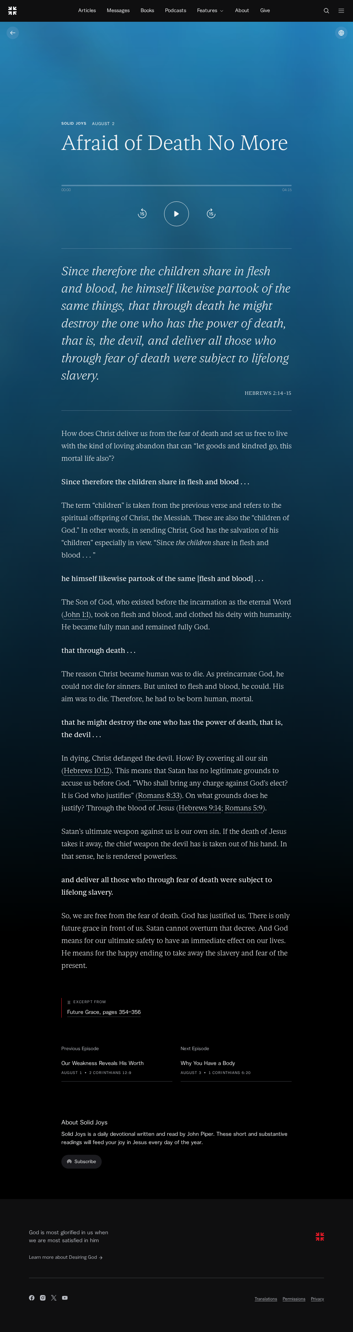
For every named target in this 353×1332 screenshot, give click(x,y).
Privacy (317, 1299)
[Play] (176, 213)
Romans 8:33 (159, 795)
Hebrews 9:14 (200, 807)
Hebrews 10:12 (86, 770)
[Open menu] (341, 10)
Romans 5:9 (244, 807)
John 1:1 (76, 614)
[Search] (326, 11)
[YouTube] (65, 1299)
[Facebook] (31, 1299)
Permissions (294, 1299)
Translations (266, 1299)
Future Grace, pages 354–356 (104, 1012)
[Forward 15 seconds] (211, 214)
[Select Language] (341, 33)
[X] (54, 1299)
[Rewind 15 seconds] (142, 214)
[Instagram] (43, 1299)
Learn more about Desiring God (63, 1257)
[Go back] (13, 33)
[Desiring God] (12, 11)
